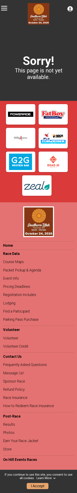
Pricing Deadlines (16, 287)
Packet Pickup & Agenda (22, 270)
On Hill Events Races (20, 460)
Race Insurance (15, 398)
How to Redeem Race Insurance (28, 406)
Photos (8, 433)
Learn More (44, 478)
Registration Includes (19, 295)
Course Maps (13, 262)
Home (8, 245)
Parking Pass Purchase (21, 319)
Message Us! (13, 373)
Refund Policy (14, 389)
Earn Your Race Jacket (20, 441)
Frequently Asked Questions (25, 365)
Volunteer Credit (15, 346)
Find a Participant (16, 311)
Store (7, 449)
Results (9, 424)
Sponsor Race (14, 381)
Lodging (9, 303)
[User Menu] (70, 9)
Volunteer (10, 338)
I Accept (37, 486)
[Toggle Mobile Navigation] (4, 8)
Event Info (11, 278)
